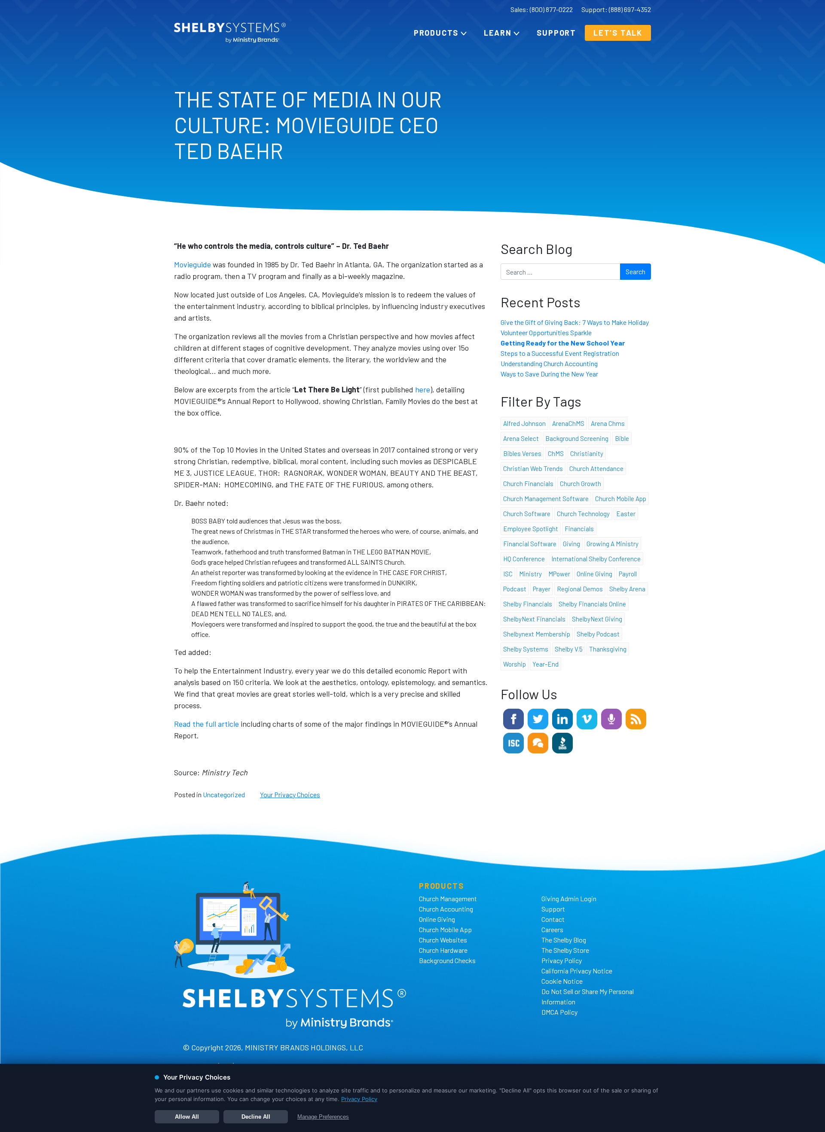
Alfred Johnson (524, 423)
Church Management (448, 898)
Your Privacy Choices (290, 794)
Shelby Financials (527, 604)
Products (436, 32)
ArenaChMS (568, 423)
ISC (508, 574)
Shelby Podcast (598, 634)
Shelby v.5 (569, 649)
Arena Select (521, 438)
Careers (552, 929)
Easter (626, 513)
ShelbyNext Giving (597, 619)
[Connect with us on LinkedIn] (562, 718)
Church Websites (443, 940)
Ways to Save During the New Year (549, 374)
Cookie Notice (562, 981)
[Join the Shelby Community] (538, 742)
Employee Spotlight (530, 528)
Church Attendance (596, 468)
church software (526, 513)
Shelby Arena (627, 589)
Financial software (529, 544)
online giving (594, 574)
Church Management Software (546, 498)
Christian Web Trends (533, 468)
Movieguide (192, 264)
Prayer (541, 589)
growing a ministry (613, 544)
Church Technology (583, 513)
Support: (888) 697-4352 (616, 9)
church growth (580, 483)
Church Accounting (446, 909)
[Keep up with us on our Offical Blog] (636, 718)
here (422, 389)
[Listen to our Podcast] (611, 718)
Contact (553, 919)
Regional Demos (580, 589)
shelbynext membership (536, 634)
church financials (528, 483)
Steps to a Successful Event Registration (560, 353)
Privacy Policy (561, 960)
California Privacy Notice (576, 971)
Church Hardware (443, 950)
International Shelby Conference (596, 559)
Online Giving (437, 919)
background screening (576, 438)
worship (514, 664)
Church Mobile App (620, 498)
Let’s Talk (617, 32)
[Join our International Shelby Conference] (513, 742)
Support (556, 32)
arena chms (608, 423)
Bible (622, 438)
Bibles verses (522, 453)
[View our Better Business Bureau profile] (562, 742)
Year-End (545, 664)
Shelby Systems (525, 649)
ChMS (556, 453)
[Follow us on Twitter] (538, 718)
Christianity (586, 453)
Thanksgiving (607, 649)
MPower (559, 574)
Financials (579, 528)
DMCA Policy (559, 1012)
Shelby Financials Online (592, 604)
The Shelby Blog (563, 940)
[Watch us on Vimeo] (587, 718)
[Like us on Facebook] (513, 718)
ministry (530, 574)
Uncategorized (224, 794)
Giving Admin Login (568, 898)
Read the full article (206, 723)
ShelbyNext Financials (534, 619)
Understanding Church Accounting (549, 363)
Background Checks (447, 960)
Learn (498, 32)
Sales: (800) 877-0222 (541, 9)
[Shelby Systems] (230, 33)
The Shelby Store (565, 950)
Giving (571, 544)
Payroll (628, 574)
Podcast (514, 589)
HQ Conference (524, 559)
